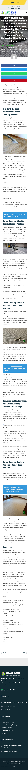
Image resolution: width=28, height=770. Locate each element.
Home (3, 45)
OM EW (20, 763)
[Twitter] (5, 690)
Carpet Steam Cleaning (11, 45)
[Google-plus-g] (8, 690)
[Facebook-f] (2, 690)
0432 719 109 (15, 8)
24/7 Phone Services (15, 6)
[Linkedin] (11, 690)
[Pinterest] (14, 690)
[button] (14, 65)
